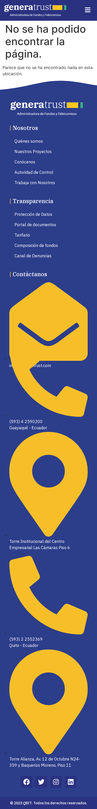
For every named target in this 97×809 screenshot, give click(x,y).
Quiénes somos (28, 141)
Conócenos (24, 161)
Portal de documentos (35, 224)
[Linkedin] (71, 782)
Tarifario (22, 235)
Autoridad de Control (33, 172)
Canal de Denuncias (32, 255)
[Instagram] (56, 782)
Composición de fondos (36, 245)
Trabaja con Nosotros (34, 182)
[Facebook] (26, 782)
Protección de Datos (33, 214)
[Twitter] (41, 782)
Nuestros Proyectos (33, 151)
